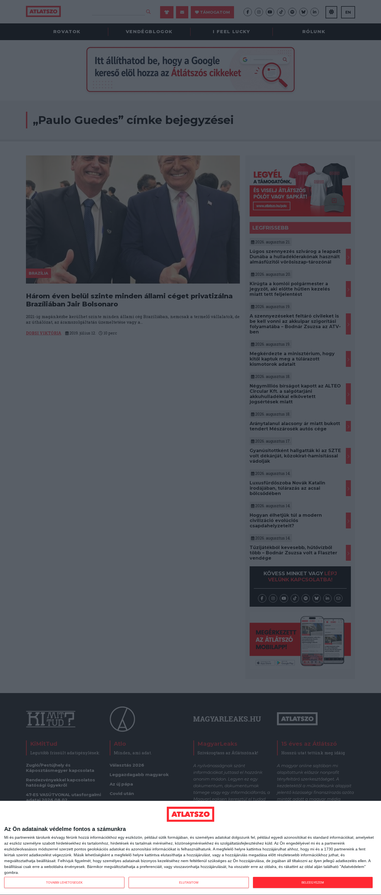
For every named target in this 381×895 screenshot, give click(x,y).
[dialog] (190, 848)
